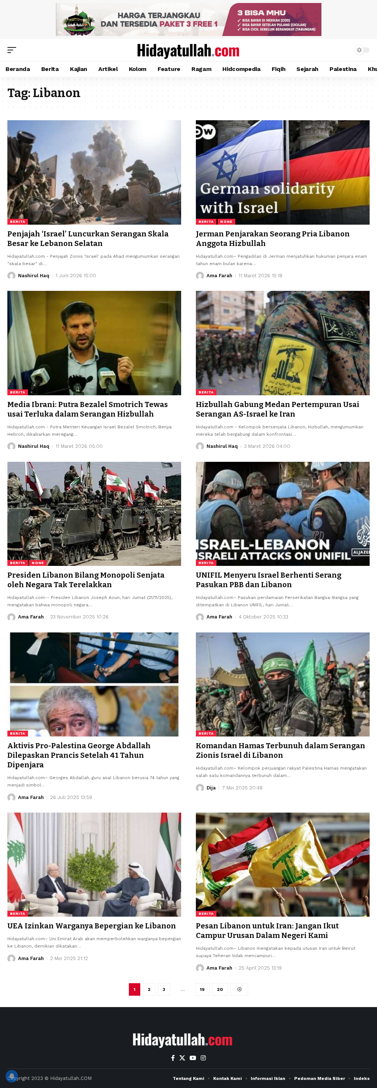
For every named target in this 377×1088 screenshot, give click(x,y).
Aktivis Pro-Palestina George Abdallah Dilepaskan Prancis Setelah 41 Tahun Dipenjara (79, 755)
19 (202, 989)
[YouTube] (193, 1058)
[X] (182, 1058)
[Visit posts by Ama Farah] (200, 276)
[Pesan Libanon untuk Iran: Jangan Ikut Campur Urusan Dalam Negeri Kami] (283, 865)
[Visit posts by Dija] (200, 788)
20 (220, 989)
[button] (13, 50)
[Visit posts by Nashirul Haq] (11, 276)
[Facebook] (173, 1058)
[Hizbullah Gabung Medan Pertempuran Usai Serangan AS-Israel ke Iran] (283, 343)
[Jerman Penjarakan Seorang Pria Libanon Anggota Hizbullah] (283, 172)
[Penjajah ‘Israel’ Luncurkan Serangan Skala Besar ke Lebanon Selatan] (94, 172)
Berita (17, 222)
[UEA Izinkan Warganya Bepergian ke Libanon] (94, 865)
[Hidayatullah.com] (188, 50)
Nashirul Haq (33, 275)
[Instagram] (203, 1058)
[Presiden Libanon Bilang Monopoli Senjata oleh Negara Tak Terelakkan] (94, 514)
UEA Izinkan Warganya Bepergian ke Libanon (91, 925)
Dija (211, 788)
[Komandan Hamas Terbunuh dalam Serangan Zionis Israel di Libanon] (283, 684)
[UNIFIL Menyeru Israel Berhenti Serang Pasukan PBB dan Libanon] (283, 514)
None (226, 222)
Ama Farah (219, 275)
